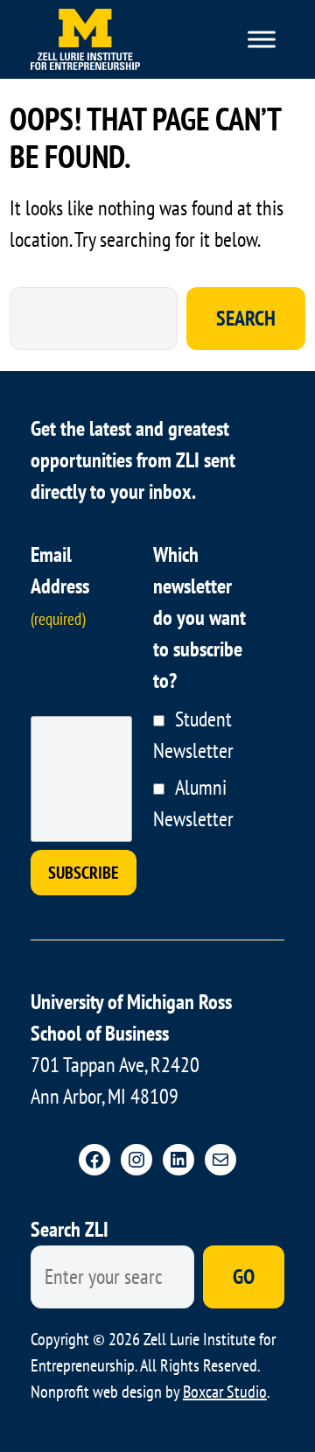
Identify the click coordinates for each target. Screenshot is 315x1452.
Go (244, 1276)
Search (246, 318)
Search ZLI (69, 1229)
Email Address (60, 585)
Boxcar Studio (225, 1391)
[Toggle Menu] (262, 39)
